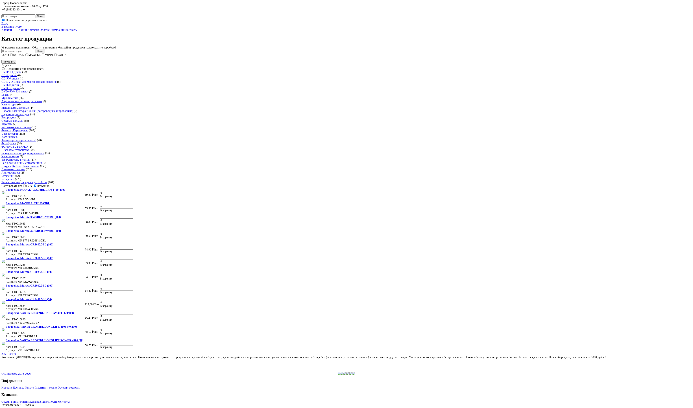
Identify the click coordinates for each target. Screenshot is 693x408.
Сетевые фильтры (12, 120)
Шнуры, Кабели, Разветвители (20, 166)
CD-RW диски (10, 78)
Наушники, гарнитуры (15, 114)
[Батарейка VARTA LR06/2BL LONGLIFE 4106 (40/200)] (3, 331)
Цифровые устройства (15, 149)
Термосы (6, 123)
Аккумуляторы (10, 172)
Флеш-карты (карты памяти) (18, 140)
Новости (6, 387)
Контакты (71, 29)
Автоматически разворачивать (24, 68)
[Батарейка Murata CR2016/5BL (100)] (3, 263)
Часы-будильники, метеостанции (21, 162)
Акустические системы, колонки (21, 101)
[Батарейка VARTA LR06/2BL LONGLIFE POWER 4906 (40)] (3, 345)
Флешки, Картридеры (14, 130)
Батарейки (7, 175)
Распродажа (8, 117)
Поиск (40, 16)
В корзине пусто (11, 26)
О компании (57, 29)
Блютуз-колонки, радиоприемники (22, 153)
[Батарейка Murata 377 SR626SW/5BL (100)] (3, 235)
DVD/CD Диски (11, 72)
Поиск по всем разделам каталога (26, 20)
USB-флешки (9, 133)
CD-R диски (9, 75)
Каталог (6, 29)
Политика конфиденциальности (37, 401)
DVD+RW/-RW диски (14, 91)
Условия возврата (69, 387)
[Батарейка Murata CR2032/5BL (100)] (3, 290)
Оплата (44, 29)
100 (9, 353)
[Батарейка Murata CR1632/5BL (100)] (3, 249)
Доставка (33, 29)
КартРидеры (9, 136)
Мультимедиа (9, 97)
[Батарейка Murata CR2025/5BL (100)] (3, 277)
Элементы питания (13, 169)
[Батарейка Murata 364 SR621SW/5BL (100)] (3, 222)
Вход (4, 23)
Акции (22, 29)
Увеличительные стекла (16, 127)
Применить (9, 61)
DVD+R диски (10, 88)
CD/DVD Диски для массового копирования (28, 81)
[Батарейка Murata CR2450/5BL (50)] (3, 304)
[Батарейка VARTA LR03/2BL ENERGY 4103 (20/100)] (3, 318)
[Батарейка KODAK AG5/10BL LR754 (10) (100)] (3, 194)
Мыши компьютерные (15, 107)
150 (14, 353)
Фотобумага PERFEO (14, 146)
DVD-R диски (10, 85)
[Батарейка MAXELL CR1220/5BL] (3, 208)
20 (2, 353)
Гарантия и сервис (46, 387)
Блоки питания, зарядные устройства (24, 182)
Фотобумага (8, 143)
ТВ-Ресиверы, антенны (15, 159)
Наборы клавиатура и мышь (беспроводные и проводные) (37, 110)
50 (5, 353)
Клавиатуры (9, 104)
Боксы (5, 94)
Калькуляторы (10, 156)
